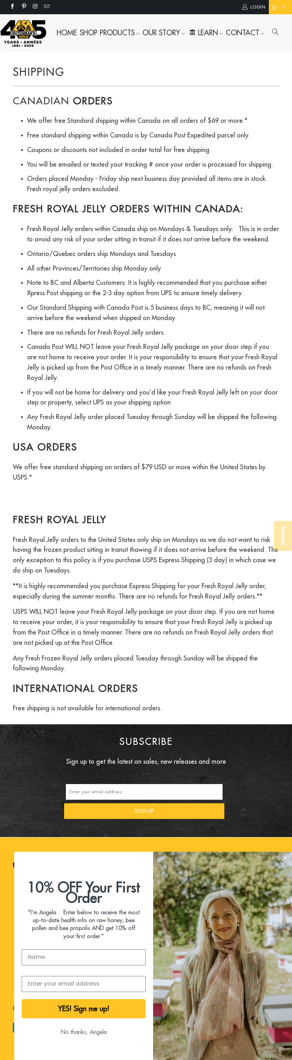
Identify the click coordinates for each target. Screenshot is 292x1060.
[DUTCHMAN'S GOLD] (23, 33)
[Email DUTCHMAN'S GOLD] (46, 7)
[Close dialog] (285, 858)
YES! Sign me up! (83, 1008)
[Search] (275, 32)
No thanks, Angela (84, 1032)
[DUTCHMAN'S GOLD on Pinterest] (23, 7)
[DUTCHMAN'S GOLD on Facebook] (12, 7)
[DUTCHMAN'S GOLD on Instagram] (35, 7)
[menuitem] (67, 32)
